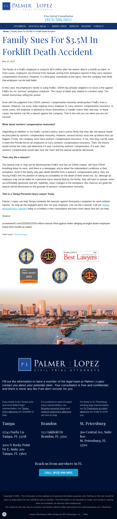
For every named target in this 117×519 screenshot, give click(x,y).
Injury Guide (59, 26)
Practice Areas (37, 26)
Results (74, 26)
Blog (86, 514)
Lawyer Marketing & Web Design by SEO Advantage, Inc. (55, 514)
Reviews (86, 26)
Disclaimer (106, 507)
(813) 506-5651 (58, 19)
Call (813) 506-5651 (58, 472)
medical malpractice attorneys (56, 412)
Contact (98, 26)
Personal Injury (21, 234)
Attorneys (20, 26)
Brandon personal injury (53, 408)
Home (6, 31)
